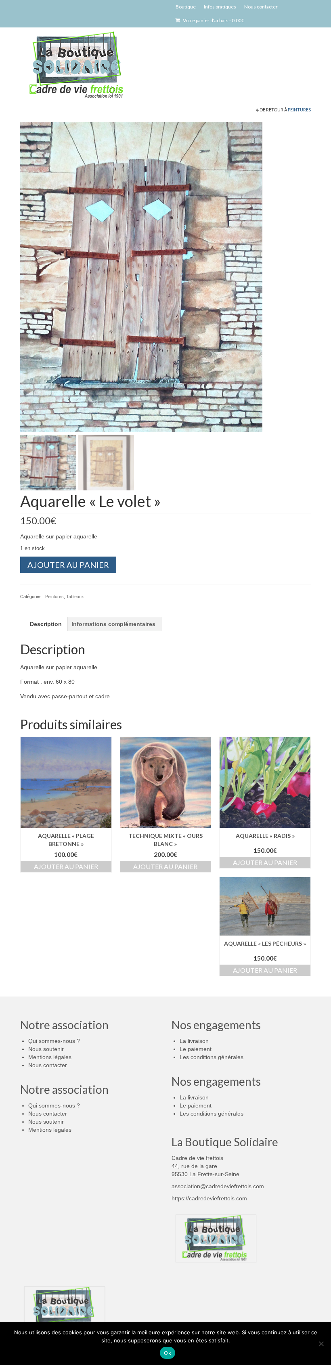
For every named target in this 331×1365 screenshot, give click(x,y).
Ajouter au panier (68, 564)
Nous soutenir (46, 1049)
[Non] (321, 1344)
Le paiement (196, 1049)
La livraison (194, 1041)
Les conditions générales (211, 1057)
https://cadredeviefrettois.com (209, 1198)
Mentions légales (49, 1057)
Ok (167, 1353)
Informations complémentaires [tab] (113, 624)
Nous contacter (47, 1065)
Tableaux (75, 596)
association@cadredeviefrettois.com (218, 1186)
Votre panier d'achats (213, 20)
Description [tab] (46, 624)
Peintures (299, 109)
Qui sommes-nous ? (54, 1041)
